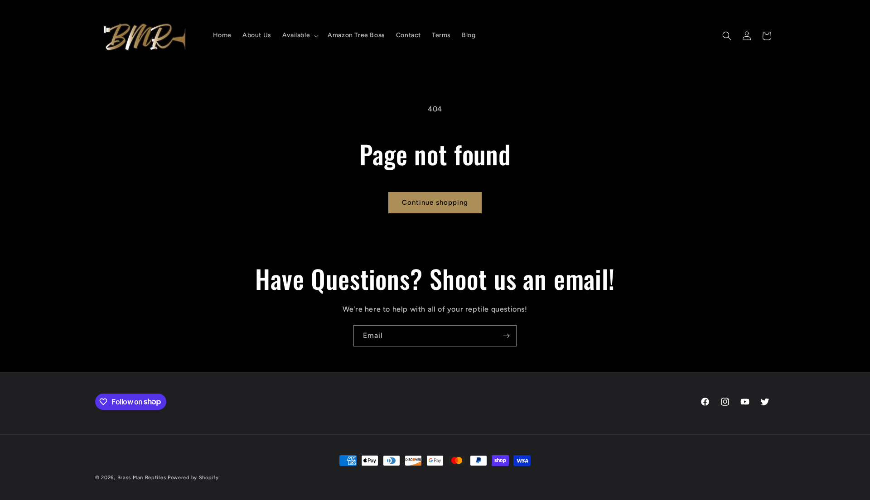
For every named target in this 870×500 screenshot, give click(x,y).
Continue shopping (435, 202)
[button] (299, 35)
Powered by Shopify (193, 478)
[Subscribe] (506, 335)
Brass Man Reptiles (141, 478)
